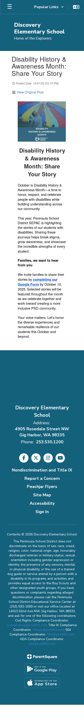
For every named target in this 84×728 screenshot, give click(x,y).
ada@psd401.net (41, 643)
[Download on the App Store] (42, 683)
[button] (48, 7)
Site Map (42, 495)
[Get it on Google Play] (42, 669)
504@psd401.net (60, 634)
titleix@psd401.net (48, 630)
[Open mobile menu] (9, 7)
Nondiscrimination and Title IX (42, 470)
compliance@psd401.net (26, 625)
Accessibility (42, 503)
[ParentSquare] (42, 656)
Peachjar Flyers (42, 486)
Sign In (42, 511)
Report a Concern (42, 478)
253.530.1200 (49, 442)
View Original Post (30, 92)
